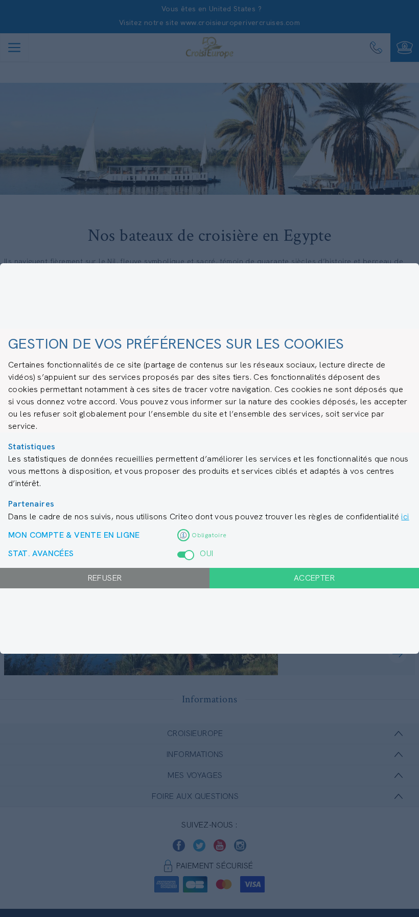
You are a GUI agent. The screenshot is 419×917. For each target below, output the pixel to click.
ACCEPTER (314, 577)
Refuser (105, 577)
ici (405, 516)
